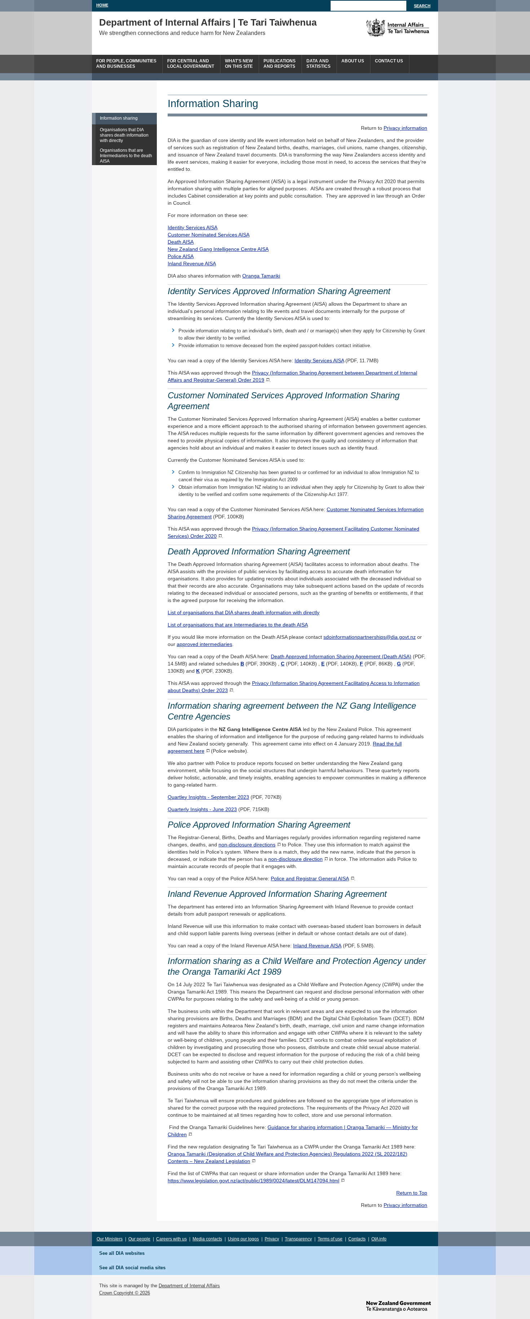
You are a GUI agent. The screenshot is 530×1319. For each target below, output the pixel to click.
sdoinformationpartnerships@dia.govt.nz (369, 637)
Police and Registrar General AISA (310, 878)
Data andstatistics (318, 63)
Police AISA (181, 256)
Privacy (272, 1238)
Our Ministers (110, 1238)
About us (352, 60)
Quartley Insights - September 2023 (208, 797)
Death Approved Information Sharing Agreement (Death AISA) (341, 656)
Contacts (357, 1238)
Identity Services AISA (192, 227)
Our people (139, 1238)
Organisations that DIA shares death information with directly (124, 135)
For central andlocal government (190, 63)
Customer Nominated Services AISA (208, 235)
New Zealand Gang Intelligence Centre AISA (218, 249)
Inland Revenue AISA (192, 263)
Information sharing (119, 118)
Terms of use (330, 1238)
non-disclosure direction (295, 859)
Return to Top (411, 1193)
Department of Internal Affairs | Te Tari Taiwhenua (208, 22)
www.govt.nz (398, 1306)
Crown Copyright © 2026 (124, 1293)
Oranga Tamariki (261, 276)
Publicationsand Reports (280, 63)
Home (102, 5)
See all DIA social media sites (132, 1267)
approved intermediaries (204, 644)
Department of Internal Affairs (189, 1285)
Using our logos (243, 1238)
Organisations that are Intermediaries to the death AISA (126, 156)
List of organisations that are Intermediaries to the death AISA (238, 625)
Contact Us (389, 60)
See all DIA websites (122, 1253)
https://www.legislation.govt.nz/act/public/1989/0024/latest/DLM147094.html (253, 1180)
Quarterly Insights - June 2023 (202, 809)
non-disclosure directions (246, 844)
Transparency (298, 1238)
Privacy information (405, 128)
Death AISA (181, 242)
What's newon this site (239, 63)
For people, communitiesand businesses (126, 63)
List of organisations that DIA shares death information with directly (243, 612)
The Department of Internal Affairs (381, 28)
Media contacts (207, 1238)
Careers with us (171, 1238)
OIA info (379, 1238)
